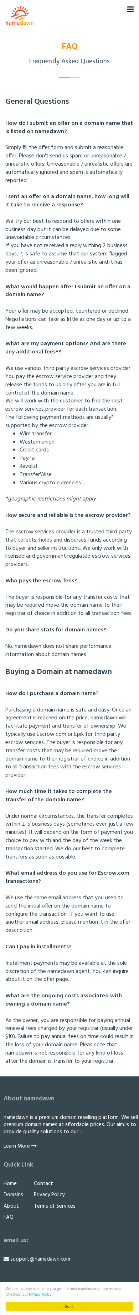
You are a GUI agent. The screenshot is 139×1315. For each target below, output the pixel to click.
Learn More (17, 1146)
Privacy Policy (40, 1294)
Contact (43, 1183)
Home (10, 1183)
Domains (13, 1195)
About (11, 1206)
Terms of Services (55, 1206)
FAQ (9, 1217)
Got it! (69, 1306)
